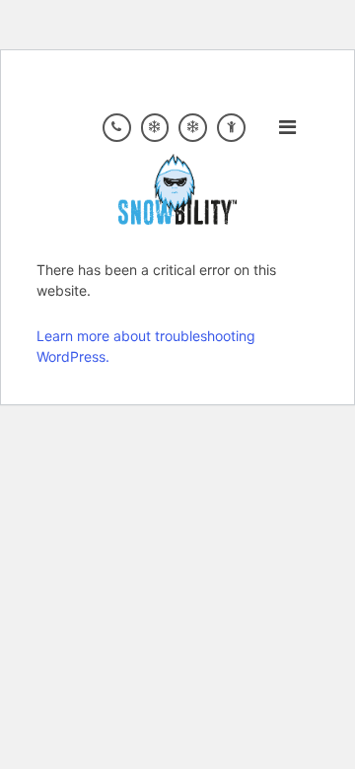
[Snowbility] (177, 187)
